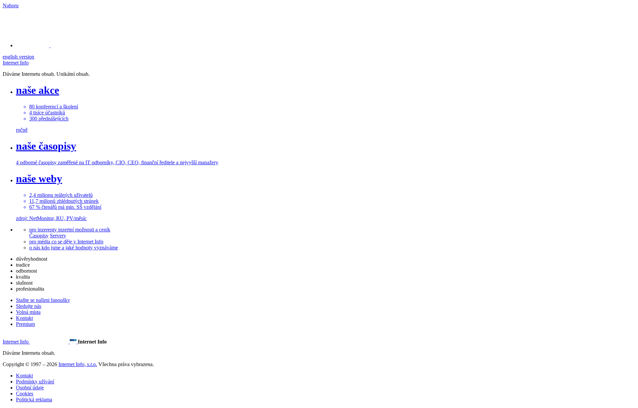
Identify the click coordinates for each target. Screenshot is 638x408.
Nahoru (11, 5)
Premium (25, 324)
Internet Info (16, 63)
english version (18, 57)
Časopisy (39, 235)
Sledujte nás (28, 306)
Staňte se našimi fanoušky (43, 300)
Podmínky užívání (35, 381)
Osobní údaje (30, 387)
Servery (58, 235)
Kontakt (24, 318)
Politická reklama (34, 399)
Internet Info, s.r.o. (77, 364)
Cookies (24, 393)
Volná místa (28, 312)
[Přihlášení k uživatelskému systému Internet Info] (36, 45)
